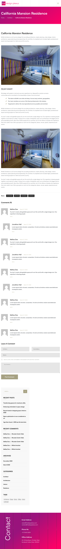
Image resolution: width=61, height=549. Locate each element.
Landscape (6, 501)
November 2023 (7, 461)
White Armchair (16, 445)
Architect (9, 17)
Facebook (9, 195)
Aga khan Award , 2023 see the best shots (14, 422)
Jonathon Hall (16, 224)
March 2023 (6, 465)
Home (2, 17)
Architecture (6, 480)
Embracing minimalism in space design (14, 407)
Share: (3, 196)
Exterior (15, 499)
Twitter (17, 195)
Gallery (19, 499)
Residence (6, 488)
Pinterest (24, 195)
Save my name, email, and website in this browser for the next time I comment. (21, 359)
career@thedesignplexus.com (29, 523)
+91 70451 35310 (26, 532)
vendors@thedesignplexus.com (30, 525)
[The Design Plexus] (10, 3)
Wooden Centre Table (18, 434)
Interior (5, 484)
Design (11, 499)
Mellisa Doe (14, 209)
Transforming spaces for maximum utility (14, 403)
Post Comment (9, 377)
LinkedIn (31, 195)
